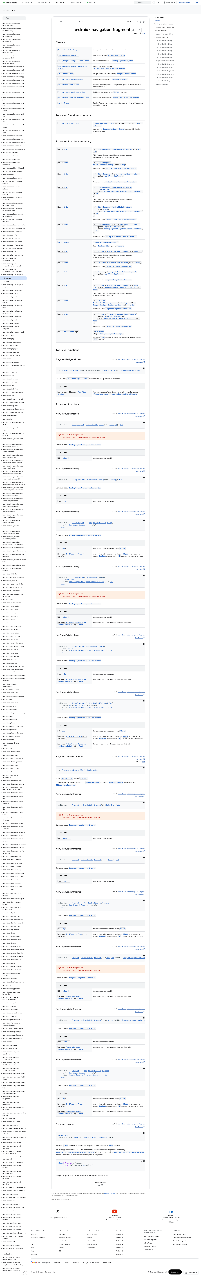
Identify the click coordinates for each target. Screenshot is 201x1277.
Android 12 (119, 1251)
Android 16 (119, 1237)
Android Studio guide (151, 1236)
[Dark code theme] (144, 368)
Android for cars (92, 1244)
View (140, 123)
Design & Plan (42, 2)
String (96, 125)
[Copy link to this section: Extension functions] (81, 404)
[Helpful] (140, 22)
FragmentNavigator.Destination (71, 79)
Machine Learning (65, 1237)
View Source (139, 362)
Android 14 (119, 1244)
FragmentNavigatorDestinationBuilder (73, 98)
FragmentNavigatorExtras (104, 123)
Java (143, 33)
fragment (124, 251)
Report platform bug (179, 1234)
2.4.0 (143, 762)
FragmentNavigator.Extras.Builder (72, 92)
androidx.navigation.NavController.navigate (75, 1152)
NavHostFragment (64, 103)
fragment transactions (126, 74)
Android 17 (119, 1234)
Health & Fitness (64, 1241)
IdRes (139, 149)
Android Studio (184, 2)
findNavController (109, 242)
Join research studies (180, 1244)
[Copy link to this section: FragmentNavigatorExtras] (83, 359)
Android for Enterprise (38, 1237)
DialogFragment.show (116, 55)
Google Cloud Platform (91, 1263)
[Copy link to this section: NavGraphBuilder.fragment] (84, 794)
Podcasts (34, 1254)
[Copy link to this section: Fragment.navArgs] (76, 1124)
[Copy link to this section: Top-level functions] (81, 350)
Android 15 (119, 1241)
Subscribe (175, 1272)
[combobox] (144, 2)
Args (95, 340)
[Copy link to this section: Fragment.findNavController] (85, 756)
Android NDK (148, 1250)
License (40, 1272)
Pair (136, 123)
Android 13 (119, 1248)
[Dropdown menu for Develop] (64, 2)
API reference (9, 10)
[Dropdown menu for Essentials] (32, 2)
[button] (13, 24)
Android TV (91, 1248)
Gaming (62, 1234)
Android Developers (62, 22)
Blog (90, 2)
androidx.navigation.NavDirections (129, 1152)
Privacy (61, 1248)
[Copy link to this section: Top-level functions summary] (93, 115)
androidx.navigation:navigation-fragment (131, 359)
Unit (66, 149)
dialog (129, 149)
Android (33, 1234)
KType (110, 176)
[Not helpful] (143, 22)
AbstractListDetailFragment (69, 50)
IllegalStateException (65, 785)
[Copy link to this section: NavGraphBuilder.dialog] (81, 414)
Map (105, 176)
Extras (116, 92)
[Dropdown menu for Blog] (95, 2)
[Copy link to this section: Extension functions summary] (93, 142)
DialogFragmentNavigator (68, 55)
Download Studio (150, 1246)
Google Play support (179, 1241)
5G (60, 1251)
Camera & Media (64, 1244)
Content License (109, 1193)
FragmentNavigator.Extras (68, 85)
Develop (59, 2)
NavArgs (103, 334)
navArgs (119, 334)
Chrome (66, 1263)
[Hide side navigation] (25, 1273)
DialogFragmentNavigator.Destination (73, 61)
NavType (117, 176)
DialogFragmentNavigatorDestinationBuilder (122, 192)
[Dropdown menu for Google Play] (81, 2)
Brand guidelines (50, 1272)
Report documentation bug (182, 1237)
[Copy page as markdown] (140, 30)
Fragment (97, 242)
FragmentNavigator (65, 74)
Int (94, 151)
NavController (64, 242)
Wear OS (90, 1237)
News (32, 1248)
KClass (122, 548)
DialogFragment (104, 149)
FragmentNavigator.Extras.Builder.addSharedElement (115, 394)
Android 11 (119, 1254)
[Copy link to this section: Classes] (67, 42)
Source (33, 1244)
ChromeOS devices (93, 1241)
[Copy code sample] (144, 1161)
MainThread (99, 332)
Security (33, 1241)
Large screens (92, 1234)
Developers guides (150, 1240)
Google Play (74, 2)
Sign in (195, 2)
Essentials (26, 2)
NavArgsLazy (69, 332)
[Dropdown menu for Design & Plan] (50, 2)
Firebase (76, 1263)
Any (117, 174)
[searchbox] (14, 18)
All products (107, 1263)
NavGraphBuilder (118, 149)
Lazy (102, 338)
